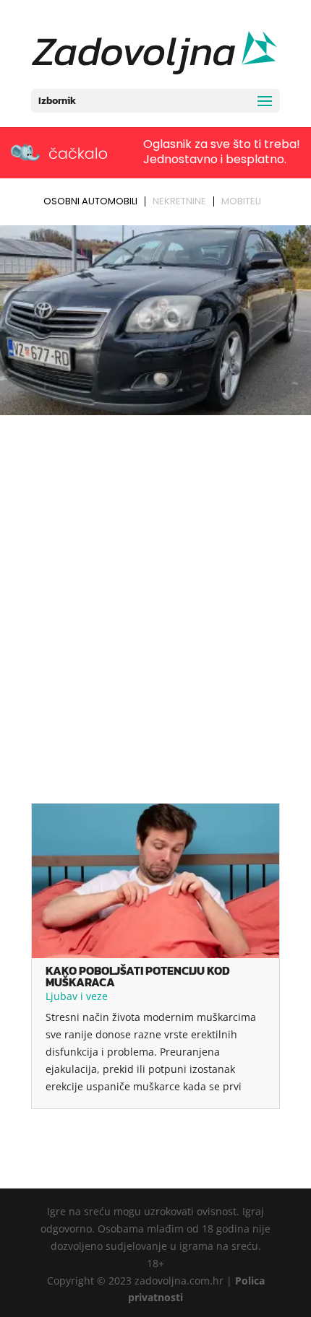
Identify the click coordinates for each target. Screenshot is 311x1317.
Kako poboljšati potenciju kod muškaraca (138, 976)
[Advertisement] (155, 582)
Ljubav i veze (77, 996)
